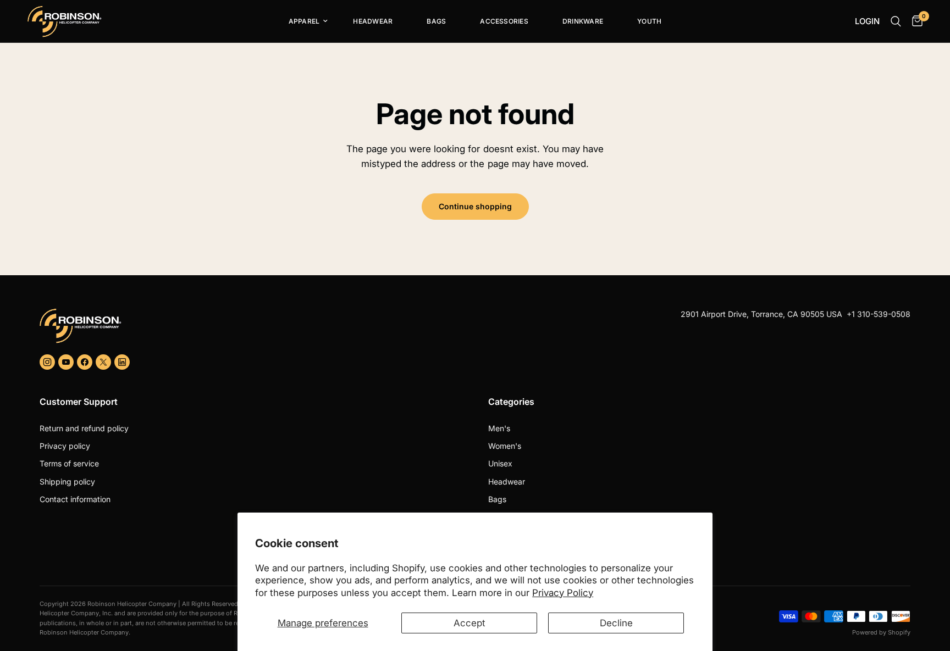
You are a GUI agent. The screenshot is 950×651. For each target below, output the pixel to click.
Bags (436, 21)
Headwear (373, 21)
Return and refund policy (84, 428)
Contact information (75, 499)
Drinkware (582, 21)
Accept (469, 622)
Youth (649, 21)
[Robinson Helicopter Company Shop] (253, 325)
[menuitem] (304, 21)
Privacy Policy (562, 592)
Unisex (500, 463)
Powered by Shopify (881, 632)
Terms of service (69, 463)
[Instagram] (47, 362)
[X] (103, 362)
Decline (616, 622)
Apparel (304, 21)
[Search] (896, 21)
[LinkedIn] (122, 362)
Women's (504, 445)
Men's (499, 428)
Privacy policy (65, 445)
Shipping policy (67, 481)
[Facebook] (84, 362)
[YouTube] (66, 362)
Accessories (504, 21)
